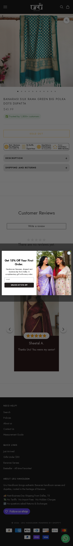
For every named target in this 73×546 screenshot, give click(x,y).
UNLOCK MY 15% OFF (19, 285)
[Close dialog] (68, 253)
